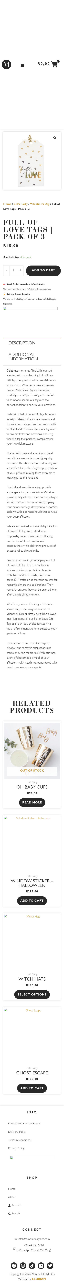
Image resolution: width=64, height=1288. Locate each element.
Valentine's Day (39, 204)
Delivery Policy (17, 1132)
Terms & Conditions (20, 1140)
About (12, 1197)
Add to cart (43, 270)
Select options (32, 995)
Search (16, 1214)
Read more (32, 803)
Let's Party (21, 204)
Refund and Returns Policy (24, 1124)
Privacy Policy (16, 1148)
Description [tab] (22, 343)
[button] (22, 65)
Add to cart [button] (32, 901)
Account (16, 1205)
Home (7, 204)
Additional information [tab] (23, 357)
